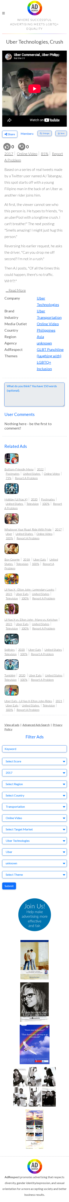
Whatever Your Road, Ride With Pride (28, 529)
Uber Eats (39, 559)
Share (11, 134)
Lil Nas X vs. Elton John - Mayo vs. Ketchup (31, 619)
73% (8, 478)
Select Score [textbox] (13, 761)
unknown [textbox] (11, 863)
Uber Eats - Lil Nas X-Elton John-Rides (28, 701)
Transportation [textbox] (15, 806)
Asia (40, 336)
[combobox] (34, 761)
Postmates (13, 473)
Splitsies (9, 649)
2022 (40, 469)
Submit (9, 886)
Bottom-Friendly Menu (18, 469)
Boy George (12, 559)
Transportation (49, 317)
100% (45, 503)
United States (32, 473)
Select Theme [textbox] (14, 874)
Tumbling (9, 675)
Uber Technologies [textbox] (18, 840)
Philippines (46, 330)
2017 (8, 153)
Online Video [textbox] (14, 818)
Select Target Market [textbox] (19, 829)
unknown (44, 343)
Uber (41, 311)
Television (32, 503)
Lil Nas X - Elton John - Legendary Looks (29, 589)
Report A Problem (26, 478)
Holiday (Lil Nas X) (15, 499)
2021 (9, 594)
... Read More (16, 290)
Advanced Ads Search (36, 724)
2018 (26, 559)
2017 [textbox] (9, 772)
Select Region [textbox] (14, 784)
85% (44, 153)
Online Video (27, 153)
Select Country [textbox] (15, 795)
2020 (34, 499)
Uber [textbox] (9, 852)
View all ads (11, 724)
